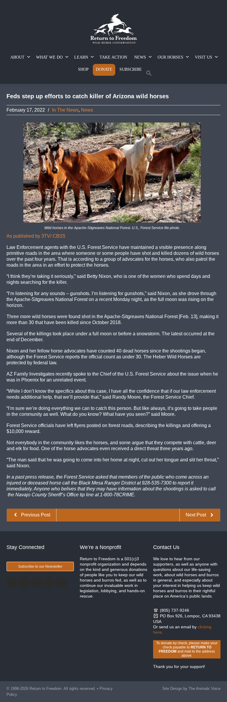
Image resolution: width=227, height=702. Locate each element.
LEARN (81, 57)
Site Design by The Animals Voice (191, 688)
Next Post (196, 514)
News (87, 109)
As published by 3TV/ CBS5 (36, 236)
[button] (149, 74)
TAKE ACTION (113, 57)
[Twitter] (24, 582)
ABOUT (17, 57)
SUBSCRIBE (130, 69)
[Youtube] (61, 582)
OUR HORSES (170, 57)
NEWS (140, 57)
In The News (65, 109)
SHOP (83, 69)
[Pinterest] (49, 582)
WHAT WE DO (49, 57)
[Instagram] (37, 582)
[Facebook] (12, 582)
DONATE (104, 69)
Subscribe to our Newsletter (40, 566)
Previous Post (35, 514)
